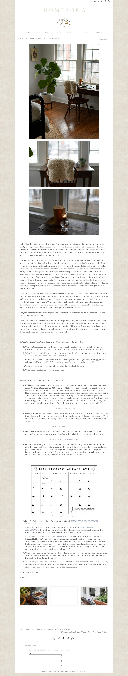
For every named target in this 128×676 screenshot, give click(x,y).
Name (31, 653)
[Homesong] (64, 29)
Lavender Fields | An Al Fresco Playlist (94, 607)
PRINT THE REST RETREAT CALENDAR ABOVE (47, 536)
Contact (99, 33)
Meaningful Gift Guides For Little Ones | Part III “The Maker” (45, 629)
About (37, 33)
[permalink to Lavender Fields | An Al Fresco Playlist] (94, 596)
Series (59, 33)
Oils (78, 33)
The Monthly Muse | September (64, 607)
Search (87, 33)
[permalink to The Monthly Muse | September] (64, 596)
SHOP (69, 33)
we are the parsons (81, 671)
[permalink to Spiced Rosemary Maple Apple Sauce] (34, 596)
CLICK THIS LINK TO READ (64, 409)
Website (31, 664)
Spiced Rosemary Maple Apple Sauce (34, 607)
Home (28, 33)
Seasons (48, 33)
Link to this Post (93, 643)
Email (31, 659)
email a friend (103, 643)
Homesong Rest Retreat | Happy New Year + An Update (84, 632)
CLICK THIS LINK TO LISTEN (64, 427)
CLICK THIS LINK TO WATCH (64, 440)
